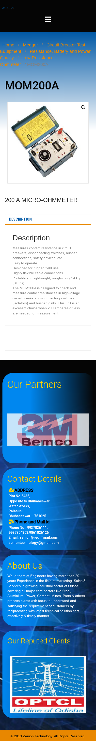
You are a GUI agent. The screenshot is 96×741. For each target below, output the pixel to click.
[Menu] (48, 19)
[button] (83, 107)
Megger (30, 44)
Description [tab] (20, 219)
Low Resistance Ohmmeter (27, 61)
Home (8, 44)
